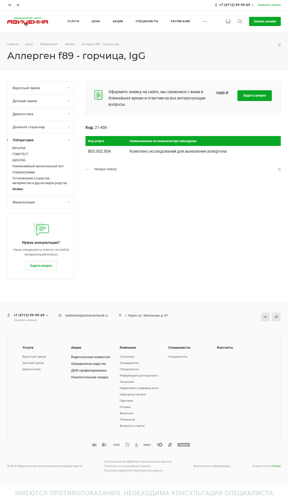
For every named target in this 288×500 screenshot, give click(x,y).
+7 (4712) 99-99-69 (234, 5)
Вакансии (126, 413)
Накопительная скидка (89, 377)
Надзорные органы (133, 394)
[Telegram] (17, 5)
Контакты (225, 348)
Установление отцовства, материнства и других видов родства (39, 180)
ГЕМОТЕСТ (20, 154)
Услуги (28, 348)
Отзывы (125, 407)
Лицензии (127, 381)
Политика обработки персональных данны (133, 470)
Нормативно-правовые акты (139, 388)
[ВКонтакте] (9, 5)
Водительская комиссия (90, 357)
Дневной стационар (29, 127)
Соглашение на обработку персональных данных (138, 461)
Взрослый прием (26, 88)
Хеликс (17, 189)
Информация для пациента (139, 375)
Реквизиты (127, 419)
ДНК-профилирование (89, 370)
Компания (128, 348)
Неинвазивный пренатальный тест (38, 166)
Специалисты (129, 369)
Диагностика (23, 114)
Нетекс (276, 466)
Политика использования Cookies (127, 466)
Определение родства (88, 364)
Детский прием (25, 101)
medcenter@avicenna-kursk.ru (86, 315)
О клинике (127, 356)
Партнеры (126, 400)
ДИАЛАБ (18, 160)
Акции (76, 348)
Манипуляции (24, 202)
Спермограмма (23, 172)
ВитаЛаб (18, 148)
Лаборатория (23, 140)
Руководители (129, 363)
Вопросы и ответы (132, 425)
